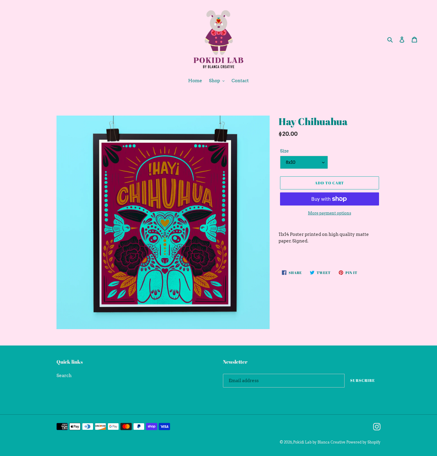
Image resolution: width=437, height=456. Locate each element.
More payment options (329, 213)
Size (284, 151)
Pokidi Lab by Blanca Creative (319, 442)
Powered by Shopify (363, 442)
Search (64, 375)
